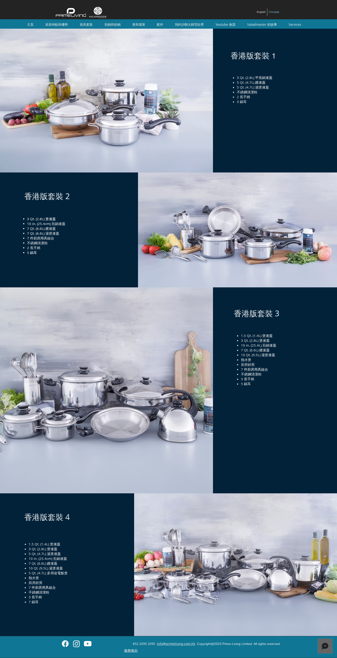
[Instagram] (76, 643)
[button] (86, 24)
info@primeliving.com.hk (176, 643)
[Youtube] (87, 643)
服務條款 (131, 650)
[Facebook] (65, 643)
